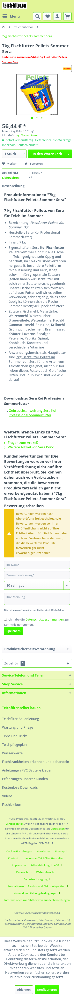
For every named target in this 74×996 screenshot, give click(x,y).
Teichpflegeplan (14, 744)
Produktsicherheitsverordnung (29, 649)
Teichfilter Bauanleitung (20, 719)
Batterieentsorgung (35, 879)
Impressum (19, 865)
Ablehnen (24, 990)
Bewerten (36, 163)
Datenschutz (24, 872)
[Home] (3, 27)
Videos (7, 796)
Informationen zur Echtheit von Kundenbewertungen (37, 900)
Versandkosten (15, 823)
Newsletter (43, 851)
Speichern (14, 631)
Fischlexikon (11, 804)
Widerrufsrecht (45, 872)
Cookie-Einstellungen (19, 851)
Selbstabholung (40, 865)
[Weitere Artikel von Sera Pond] (67, 68)
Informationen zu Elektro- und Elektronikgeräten (35, 886)
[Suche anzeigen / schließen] (37, 16)
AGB (56, 865)
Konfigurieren (47, 990)
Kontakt (13, 858)
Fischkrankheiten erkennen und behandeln (35, 761)
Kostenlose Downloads (20, 787)
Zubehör (14, 663)
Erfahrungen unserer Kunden (25, 779)
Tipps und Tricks (15, 736)
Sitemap (59, 851)
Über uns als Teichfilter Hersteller (42, 858)
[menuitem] (11, 16)
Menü (15, 16)
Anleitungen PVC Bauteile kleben (27, 770)
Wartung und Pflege (17, 727)
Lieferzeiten (10, 178)
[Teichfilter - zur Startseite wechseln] (14, 6)
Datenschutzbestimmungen (44, 619)
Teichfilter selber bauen (21, 708)
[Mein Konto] (57, 16)
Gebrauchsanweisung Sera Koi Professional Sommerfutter (32, 412)
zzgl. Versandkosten (27, 135)
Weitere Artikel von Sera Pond (30, 447)
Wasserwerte (12, 753)
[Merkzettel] (47, 16)
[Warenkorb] (67, 16)
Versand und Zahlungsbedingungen (35, 893)
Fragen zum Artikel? (22, 442)
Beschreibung (13, 186)
